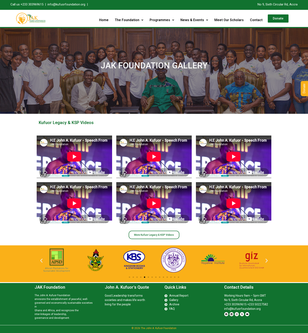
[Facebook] (226, 314)
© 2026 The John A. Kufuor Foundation (154, 328)
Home (104, 20)
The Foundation (127, 20)
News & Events (192, 20)
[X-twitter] (242, 314)
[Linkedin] (231, 314)
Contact (256, 20)
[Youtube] (247, 314)
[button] (129, 20)
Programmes (160, 20)
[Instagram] (237, 314)
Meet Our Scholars (229, 20)
